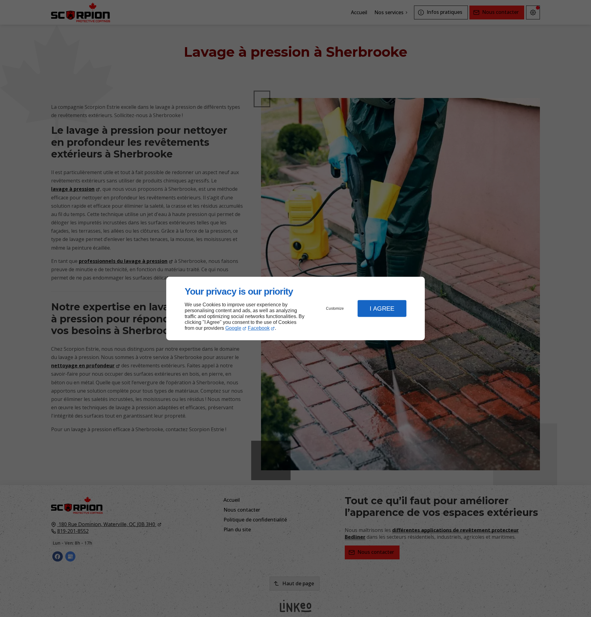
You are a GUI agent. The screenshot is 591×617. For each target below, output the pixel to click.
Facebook (259, 328)
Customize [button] (335, 308)
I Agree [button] (382, 308)
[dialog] (295, 309)
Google (233, 328)
